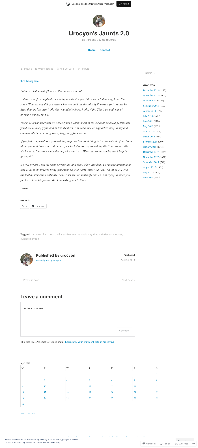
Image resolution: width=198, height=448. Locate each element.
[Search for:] (159, 72)
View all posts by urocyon (48, 260)
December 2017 (151, 151)
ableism (36, 234)
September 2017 (151, 162)
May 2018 (148, 126)
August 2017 (149, 167)
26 (90, 398)
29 (157, 398)
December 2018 (151, 90)
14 (135, 386)
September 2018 (151, 105)
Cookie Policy (55, 442)
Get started (124, 4)
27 (112, 398)
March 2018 (149, 136)
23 (23, 398)
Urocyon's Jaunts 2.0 (99, 33)
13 (112, 386)
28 (135, 398)
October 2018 (150, 100)
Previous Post (29, 280)
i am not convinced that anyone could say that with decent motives (82, 234)
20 (112, 392)
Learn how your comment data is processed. (89, 341)
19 (90, 392)
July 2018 (148, 115)
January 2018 (149, 146)
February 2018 (150, 141)
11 (67, 386)
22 (157, 392)
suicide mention (29, 238)
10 (45, 386)
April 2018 (148, 131)
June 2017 (148, 177)
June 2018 (148, 121)
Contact (104, 50)
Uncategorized (45, 68)
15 (157, 386)
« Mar (23, 413)
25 (67, 398)
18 (67, 392)
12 (90, 386)
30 (23, 404)
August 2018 (149, 110)
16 (23, 392)
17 (45, 392)
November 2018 (151, 95)
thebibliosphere (29, 81)
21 (135, 392)
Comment (124, 330)
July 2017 (148, 172)
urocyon (28, 68)
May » (31, 413)
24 (45, 398)
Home (92, 50)
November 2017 (151, 157)
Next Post (127, 280)
